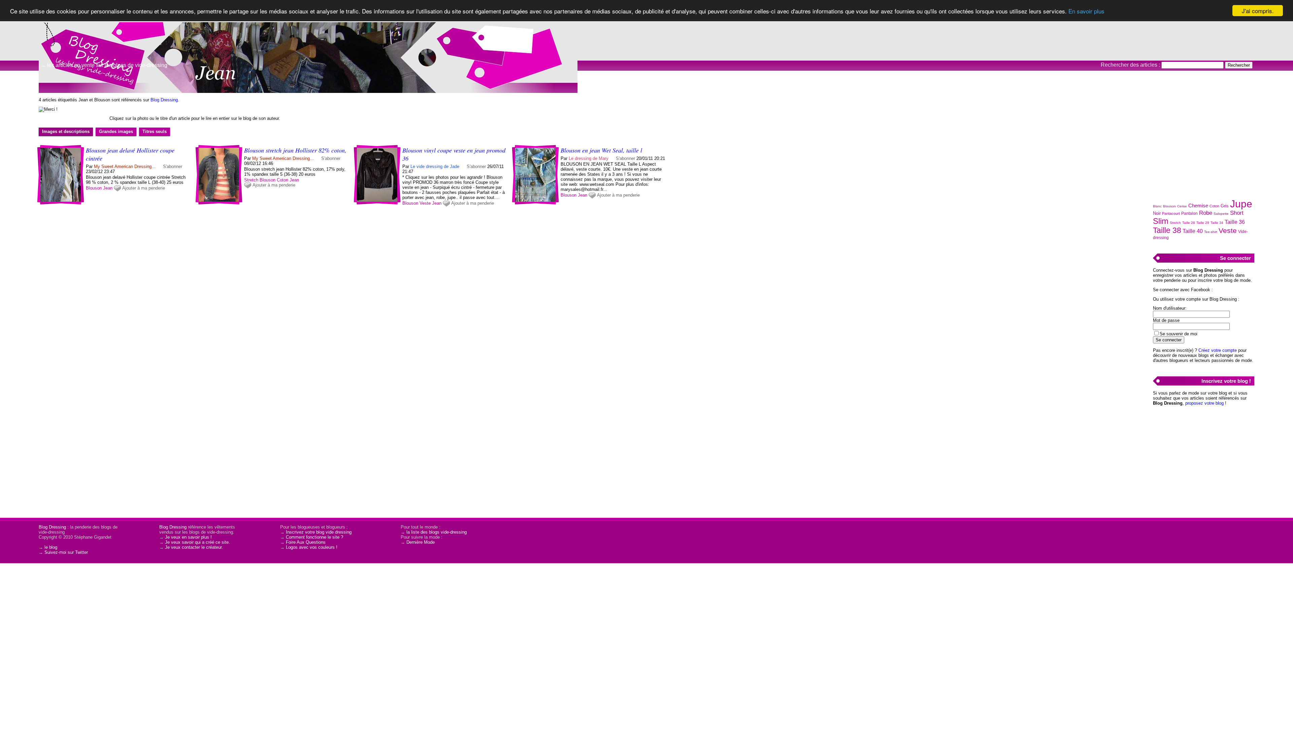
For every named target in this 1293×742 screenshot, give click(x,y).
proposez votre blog (1204, 403)
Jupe (1241, 203)
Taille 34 (1217, 223)
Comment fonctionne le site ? (314, 537)
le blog (50, 547)
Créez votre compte (1217, 350)
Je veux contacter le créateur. (194, 547)
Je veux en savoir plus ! (188, 537)
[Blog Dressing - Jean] (727, 52)
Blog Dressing (164, 99)
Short (1237, 213)
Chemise (1198, 205)
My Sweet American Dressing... (125, 166)
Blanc (1157, 206)
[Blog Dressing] (67, 35)
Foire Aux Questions (306, 542)
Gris (1225, 205)
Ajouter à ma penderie (143, 188)
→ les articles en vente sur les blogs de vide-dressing (103, 65)
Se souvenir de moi (1178, 333)
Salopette (1221, 213)
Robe (1205, 213)
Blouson (94, 188)
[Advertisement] (1203, 142)
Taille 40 (1193, 231)
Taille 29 (1202, 223)
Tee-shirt (1210, 232)
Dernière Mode (420, 542)
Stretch (251, 179)
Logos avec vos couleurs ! (311, 547)
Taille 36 (1235, 222)
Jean (107, 188)
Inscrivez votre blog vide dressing (319, 532)
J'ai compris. (1258, 10)
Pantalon (1189, 213)
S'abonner (172, 166)
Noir (1157, 213)
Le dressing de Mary (588, 158)
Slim (1160, 221)
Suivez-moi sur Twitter (66, 552)
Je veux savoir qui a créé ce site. (197, 542)
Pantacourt (1171, 213)
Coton (282, 179)
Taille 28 (1188, 223)
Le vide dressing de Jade (434, 166)
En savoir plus (1086, 11)
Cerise (1182, 206)
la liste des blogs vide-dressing (436, 532)
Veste (425, 203)
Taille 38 (1167, 230)
